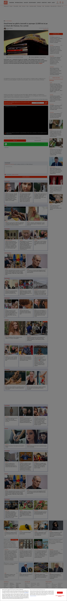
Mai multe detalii (26, 592)
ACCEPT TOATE (60, 592)
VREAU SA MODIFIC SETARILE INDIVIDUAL (60, 596)
